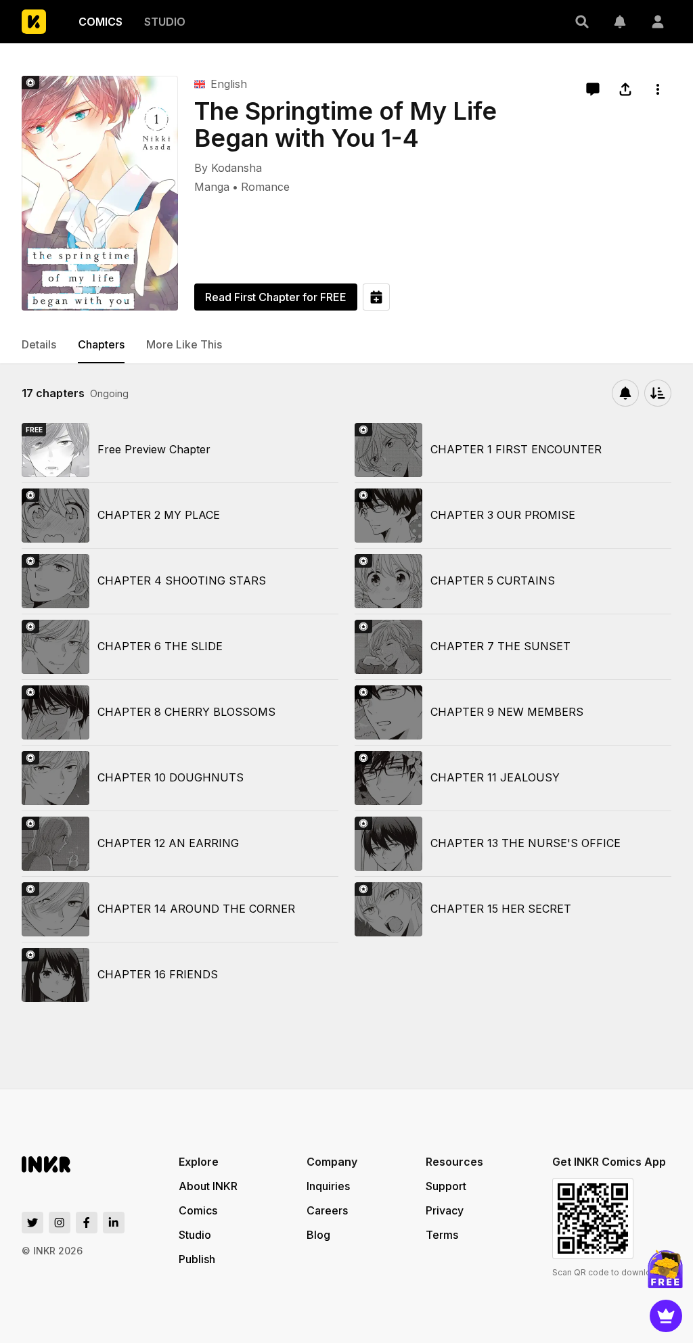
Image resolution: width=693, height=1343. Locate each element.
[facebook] (86, 1222)
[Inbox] (619, 21)
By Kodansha (228, 168)
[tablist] (346, 345)
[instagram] (59, 1222)
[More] (657, 89)
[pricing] (666, 1316)
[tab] (39, 345)
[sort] (657, 393)
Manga (211, 187)
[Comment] (592, 89)
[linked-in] (114, 1222)
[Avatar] (657, 21)
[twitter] (32, 1222)
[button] (582, 21)
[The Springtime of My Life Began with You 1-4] (100, 193)
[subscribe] (625, 393)
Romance (265, 187)
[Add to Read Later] (376, 297)
